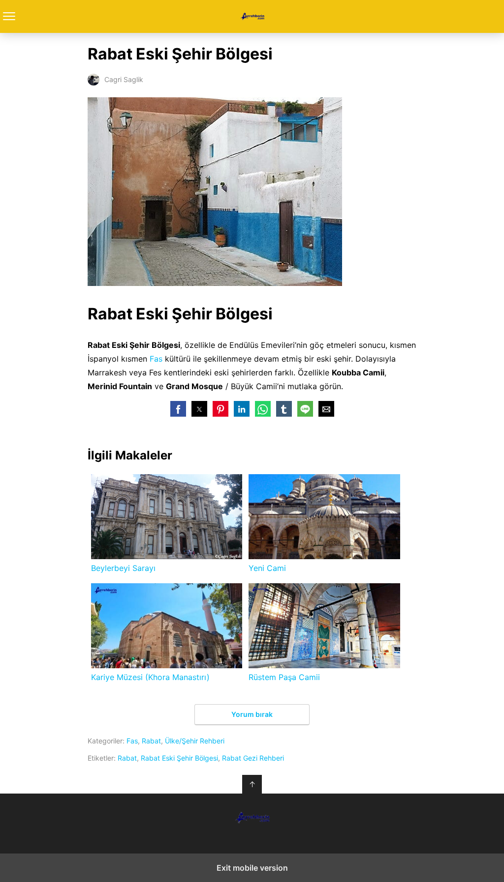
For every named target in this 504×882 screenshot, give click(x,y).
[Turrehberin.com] (252, 817)
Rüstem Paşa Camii (284, 677)
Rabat (151, 741)
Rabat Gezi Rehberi (253, 758)
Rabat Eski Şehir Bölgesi (179, 758)
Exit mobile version (252, 868)
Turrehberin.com (252, 16)
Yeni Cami (267, 568)
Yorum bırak (252, 714)
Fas (156, 359)
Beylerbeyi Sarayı (123, 568)
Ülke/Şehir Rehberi (194, 741)
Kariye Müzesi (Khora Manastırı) (150, 677)
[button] (178, 409)
